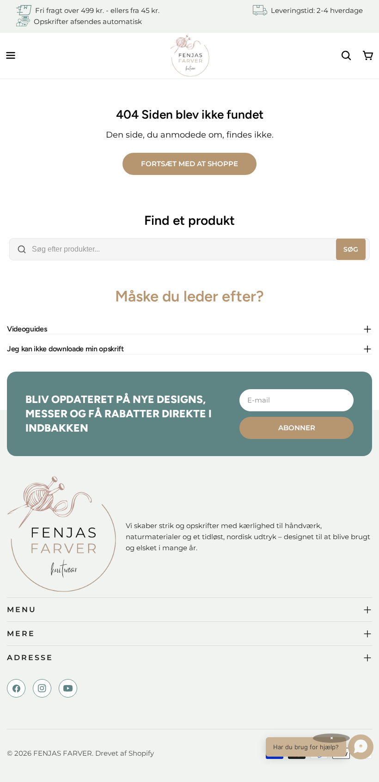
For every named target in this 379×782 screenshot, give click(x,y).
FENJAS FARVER (62, 753)
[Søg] (346, 55)
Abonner (296, 427)
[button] (319, 747)
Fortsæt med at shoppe (189, 163)
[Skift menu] (10, 55)
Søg (350, 249)
